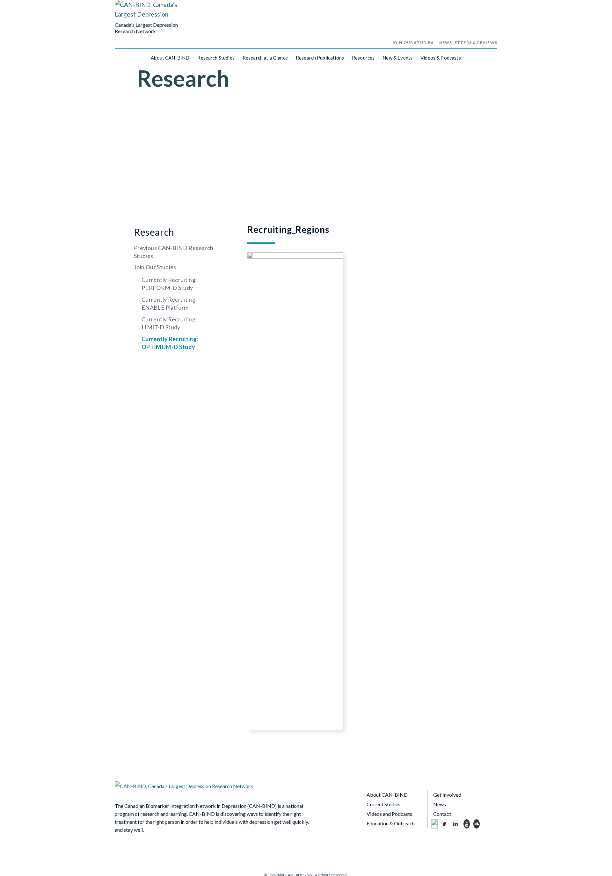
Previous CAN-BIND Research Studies (173, 251)
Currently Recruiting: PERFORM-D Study (169, 283)
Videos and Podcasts (389, 814)
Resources (363, 58)
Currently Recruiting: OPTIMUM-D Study (170, 342)
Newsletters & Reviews (468, 42)
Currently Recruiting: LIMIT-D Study (169, 323)
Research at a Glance (265, 58)
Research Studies (215, 58)
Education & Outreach (391, 823)
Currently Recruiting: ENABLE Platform (169, 303)
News (439, 804)
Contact (442, 814)
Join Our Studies (412, 42)
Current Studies (383, 804)
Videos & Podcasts (440, 58)
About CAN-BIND (170, 58)
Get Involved (447, 795)
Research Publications (320, 58)
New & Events (397, 58)
